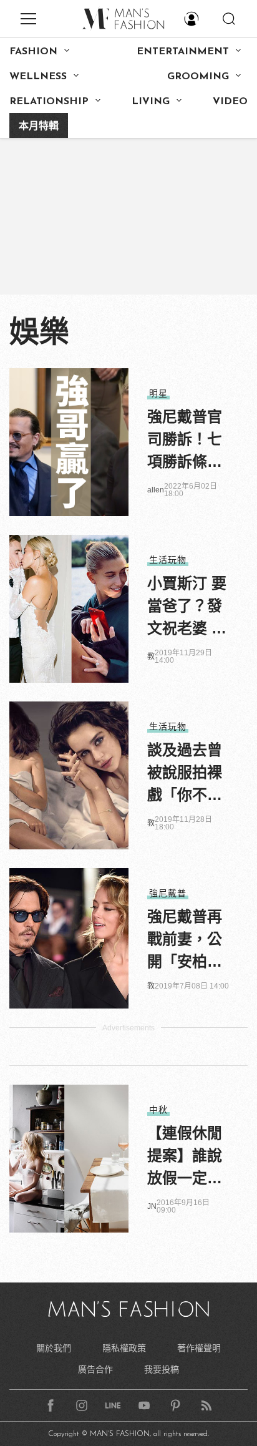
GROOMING (198, 77)
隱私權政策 (124, 1348)
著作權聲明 (199, 1348)
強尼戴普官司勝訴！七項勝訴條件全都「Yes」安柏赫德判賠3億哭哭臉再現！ (186, 440)
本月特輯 (39, 127)
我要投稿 (161, 1369)
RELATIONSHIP (49, 102)
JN (152, 1206)
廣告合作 (95, 1369)
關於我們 (53, 1348)
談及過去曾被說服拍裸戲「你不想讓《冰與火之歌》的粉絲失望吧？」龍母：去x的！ (184, 773)
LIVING (151, 102)
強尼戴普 (168, 893)
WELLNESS (38, 77)
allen (155, 490)
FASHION (33, 52)
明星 (158, 393)
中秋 (158, 1110)
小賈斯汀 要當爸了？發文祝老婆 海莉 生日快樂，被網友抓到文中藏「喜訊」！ (186, 607)
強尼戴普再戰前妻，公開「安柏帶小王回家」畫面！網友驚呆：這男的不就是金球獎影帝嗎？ (184, 940)
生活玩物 (168, 560)
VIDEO (230, 102)
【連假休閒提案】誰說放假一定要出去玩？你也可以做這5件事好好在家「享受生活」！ (184, 1157)
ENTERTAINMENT (183, 52)
